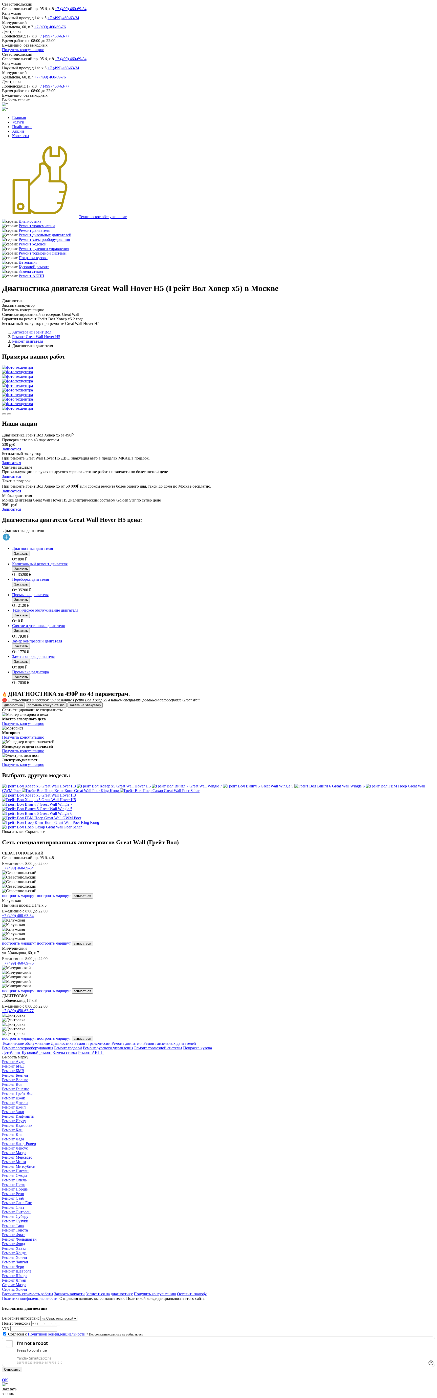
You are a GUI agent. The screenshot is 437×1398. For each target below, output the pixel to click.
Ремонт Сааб (13, 1198)
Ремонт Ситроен (16, 1212)
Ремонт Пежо (13, 1184)
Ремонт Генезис (15, 1089)
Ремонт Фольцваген (19, 1239)
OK (5, 1380)
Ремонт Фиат (13, 1235)
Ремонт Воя (12, 1084)
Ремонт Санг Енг (17, 1203)
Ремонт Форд (13, 1244)
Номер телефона (16, 1323)
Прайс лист (22, 126)
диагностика (13, 705)
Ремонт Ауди (13, 1061)
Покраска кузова (33, 258)
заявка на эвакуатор (85, 705)
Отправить (12, 1369)
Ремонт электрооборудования (44, 239)
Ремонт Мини (14, 1162)
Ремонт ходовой (33, 244)
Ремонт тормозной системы (43, 253)
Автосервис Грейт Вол (31, 332)
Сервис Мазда (14, 1285)
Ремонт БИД (13, 1066)
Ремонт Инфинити (18, 1116)
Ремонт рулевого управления (44, 248)
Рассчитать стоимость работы (27, 1294)
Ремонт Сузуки (15, 1221)
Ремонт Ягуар (14, 1280)
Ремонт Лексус (15, 1148)
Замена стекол (31, 271)
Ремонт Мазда (14, 1153)
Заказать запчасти (69, 1294)
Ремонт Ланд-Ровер (19, 1143)
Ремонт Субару (15, 1216)
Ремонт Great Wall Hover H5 (36, 337)
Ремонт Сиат (13, 1207)
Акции (18, 131)
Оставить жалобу (192, 1294)
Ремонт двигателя (34, 230)
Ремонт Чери (13, 1266)
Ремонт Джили (15, 1102)
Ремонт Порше (15, 1189)
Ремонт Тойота (15, 1230)
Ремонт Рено (13, 1194)
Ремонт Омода (14, 1175)
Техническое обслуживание (103, 217)
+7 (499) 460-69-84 (70, 9)
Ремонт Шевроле (16, 1271)
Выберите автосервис (20, 1318)
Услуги (18, 122)
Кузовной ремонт (34, 267)
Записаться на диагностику (109, 1294)
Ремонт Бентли (15, 1075)
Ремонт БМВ (13, 1071)
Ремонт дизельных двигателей (45, 235)
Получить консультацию (23, 50)
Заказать (21, 553)
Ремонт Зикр (13, 1112)
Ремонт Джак (13, 1098)
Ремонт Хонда (14, 1253)
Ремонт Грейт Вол (17, 1093)
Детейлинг (28, 262)
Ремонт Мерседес (17, 1157)
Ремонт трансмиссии (37, 226)
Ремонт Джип (14, 1107)
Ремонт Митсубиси (18, 1166)
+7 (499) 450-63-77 (53, 36)
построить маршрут (19, 895)
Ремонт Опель (14, 1180)
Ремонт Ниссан (15, 1171)
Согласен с (46, 1334)
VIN (5, 1328)
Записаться (11, 449)
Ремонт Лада (13, 1139)
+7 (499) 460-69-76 (50, 27)
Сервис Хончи (14, 1289)
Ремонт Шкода (14, 1276)
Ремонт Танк (13, 1225)
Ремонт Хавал (14, 1248)
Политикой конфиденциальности (56, 1334)
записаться (82, 896)
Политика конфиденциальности (29, 1298)
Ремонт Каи (12, 1130)
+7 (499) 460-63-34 (63, 18)
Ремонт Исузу (14, 1121)
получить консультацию (46, 705)
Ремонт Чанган (15, 1262)
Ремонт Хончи (14, 1257)
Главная (19, 117)
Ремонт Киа (12, 1134)
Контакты (20, 136)
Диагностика (30, 221)
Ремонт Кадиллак (17, 1125)
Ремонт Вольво (15, 1080)
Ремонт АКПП (31, 276)
